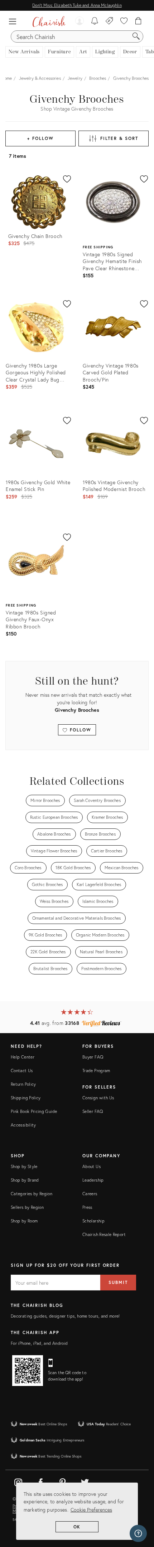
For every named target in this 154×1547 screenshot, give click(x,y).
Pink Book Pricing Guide (34, 1111)
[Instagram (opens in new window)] (18, 1481)
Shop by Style (24, 1166)
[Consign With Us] (109, 21)
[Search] (136, 36)
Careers (89, 1193)
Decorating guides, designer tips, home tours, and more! (65, 1316)
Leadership (93, 1180)
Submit (118, 1282)
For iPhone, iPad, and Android (39, 1343)
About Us (91, 1166)
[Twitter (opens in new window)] (85, 1481)
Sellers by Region (27, 1207)
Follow (79, 730)
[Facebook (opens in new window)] (40, 1481)
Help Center (22, 1057)
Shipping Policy (25, 1097)
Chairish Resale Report (104, 1234)
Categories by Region (31, 1193)
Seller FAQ (92, 1111)
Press (87, 1207)
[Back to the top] (140, 1509)
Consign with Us (98, 1097)
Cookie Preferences (91, 1509)
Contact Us (22, 1070)
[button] (14, 21)
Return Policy (23, 1084)
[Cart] (138, 21)
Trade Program (96, 1070)
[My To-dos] (94, 21)
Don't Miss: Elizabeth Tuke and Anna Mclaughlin (76, 5)
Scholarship (93, 1221)
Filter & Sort (119, 138)
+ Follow (40, 138)
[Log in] (79, 21)
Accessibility (23, 1125)
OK (77, 1526)
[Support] (138, 1533)
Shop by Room (24, 1221)
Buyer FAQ (92, 1057)
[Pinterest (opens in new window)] (63, 1481)
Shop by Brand (25, 1180)
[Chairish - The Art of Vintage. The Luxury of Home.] (48, 21)
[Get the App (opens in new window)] (27, 1370)
